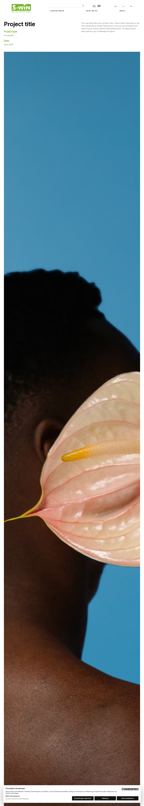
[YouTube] (99, 6)
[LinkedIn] (94, 6)
